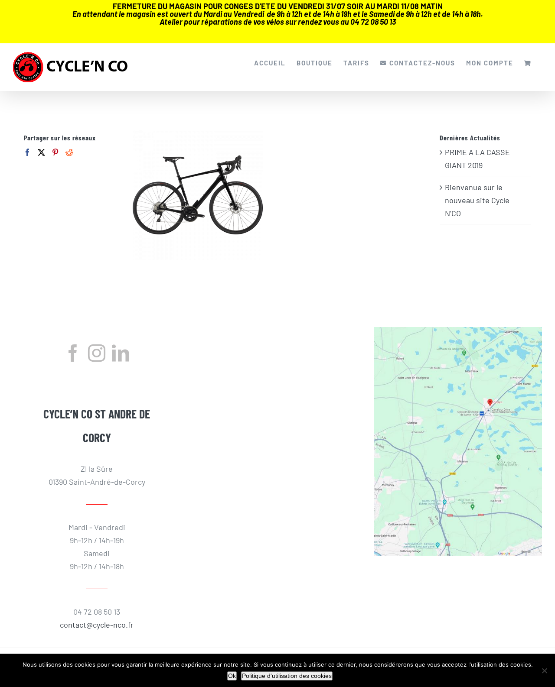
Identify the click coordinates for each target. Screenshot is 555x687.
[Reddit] (69, 152)
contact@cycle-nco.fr (97, 624)
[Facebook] (27, 152)
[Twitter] (41, 152)
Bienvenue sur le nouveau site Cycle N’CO (477, 200)
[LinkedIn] (120, 353)
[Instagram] (96, 353)
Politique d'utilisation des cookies (287, 675)
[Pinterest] (55, 152)
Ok (232, 675)
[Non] (544, 670)
